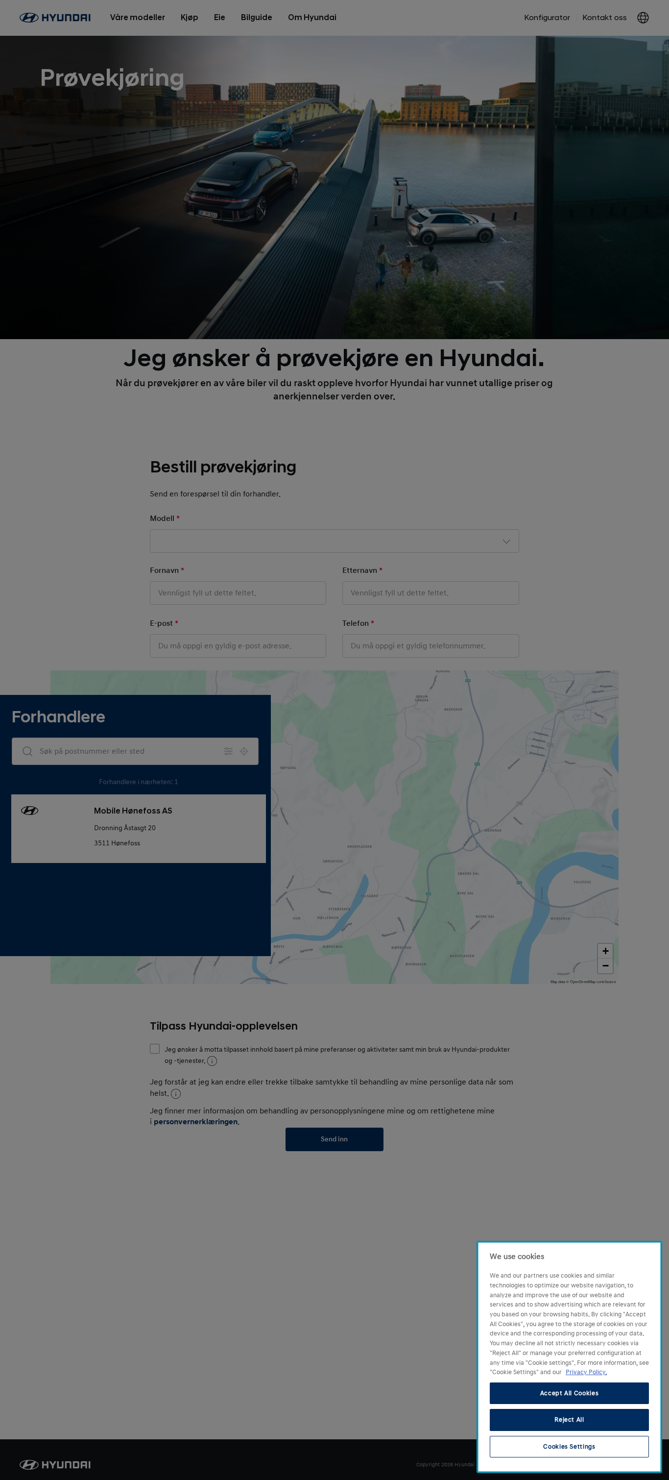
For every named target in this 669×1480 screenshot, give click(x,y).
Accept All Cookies (569, 1393)
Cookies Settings (569, 1447)
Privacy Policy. (586, 1372)
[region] (569, 1357)
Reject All (569, 1420)
